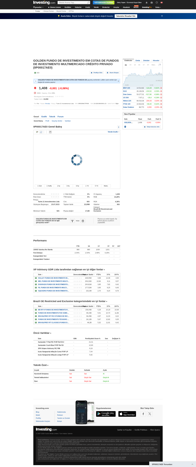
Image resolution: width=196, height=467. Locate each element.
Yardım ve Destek (63, 418)
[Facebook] (143, 413)
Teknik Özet (40, 365)
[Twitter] (149, 413)
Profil (47, 121)
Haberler (78, 7)
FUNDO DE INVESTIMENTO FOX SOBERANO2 (53, 313)
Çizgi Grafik (40, 132)
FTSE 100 (126, 104)
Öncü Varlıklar (41, 333)
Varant (135, 7)
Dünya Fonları (49, 11)
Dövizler (146, 60)
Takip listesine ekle (153, 126)
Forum (60, 116)
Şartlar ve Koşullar (124, 430)
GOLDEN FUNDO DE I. (132, 122)
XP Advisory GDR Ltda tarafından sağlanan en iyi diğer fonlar (68, 269)
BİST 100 (126, 88)
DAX (125, 91)
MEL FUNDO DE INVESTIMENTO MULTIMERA (53, 281)
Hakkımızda (61, 412)
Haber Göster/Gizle (50, 132)
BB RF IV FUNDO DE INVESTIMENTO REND (53, 310)
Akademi (126, 7)
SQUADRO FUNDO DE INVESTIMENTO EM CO (53, 291)
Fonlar (37, 11)
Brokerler (106, 7)
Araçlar (116, 7)
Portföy (38, 418)
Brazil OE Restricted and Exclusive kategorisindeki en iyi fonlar (69, 301)
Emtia (138, 60)
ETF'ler (71, 11)
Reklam (60, 415)
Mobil (38, 415)
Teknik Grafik (113, 132)
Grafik (44, 116)
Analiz (87, 7)
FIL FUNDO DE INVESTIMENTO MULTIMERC (53, 288)
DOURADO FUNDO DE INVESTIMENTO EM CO (53, 284)
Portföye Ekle (98, 72)
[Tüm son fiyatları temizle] (125, 126)
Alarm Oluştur (114, 72)
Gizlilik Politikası (141, 430)
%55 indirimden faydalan (103, 2)
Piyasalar (37, 7)
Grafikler (68, 7)
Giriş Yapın (121, 2)
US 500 (126, 98)
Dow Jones (127, 94)
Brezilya (47, 103)
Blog (37, 412)
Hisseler (156, 60)
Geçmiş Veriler (57, 121)
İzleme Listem (55, 7)
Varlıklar (68, 121)
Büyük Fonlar (61, 11)
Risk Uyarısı (155, 430)
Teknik (96, 7)
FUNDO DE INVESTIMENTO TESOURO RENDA (53, 319)
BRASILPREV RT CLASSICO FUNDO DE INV (53, 323)
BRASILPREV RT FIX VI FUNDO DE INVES (53, 316)
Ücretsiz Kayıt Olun (134, 2)
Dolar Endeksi (128, 107)
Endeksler (128, 60)
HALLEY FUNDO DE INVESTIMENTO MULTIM (53, 278)
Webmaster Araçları (43, 421)
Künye (59, 421)
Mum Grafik (37, 132)
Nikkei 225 (127, 101)
